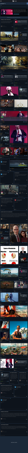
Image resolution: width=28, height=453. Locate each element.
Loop (2, 196)
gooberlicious (17, 179)
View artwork (3, 124)
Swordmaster (4, 392)
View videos (3, 43)
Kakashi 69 (3, 170)
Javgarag (3, 266)
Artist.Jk (16, 109)
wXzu (11, 170)
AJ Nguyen (17, 54)
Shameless (21, 279)
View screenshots (3, 72)
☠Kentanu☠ (3, 183)
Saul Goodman (3, 134)
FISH (16, 209)
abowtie (2, 157)
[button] (14, 12)
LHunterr (4, 218)
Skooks (2, 233)
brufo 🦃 (22, 192)
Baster (2, 123)
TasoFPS (12, 244)
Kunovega (3, 244)
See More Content (14, 442)
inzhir (2, 145)
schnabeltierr (21, 255)
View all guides (17, 30)
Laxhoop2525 (4, 418)
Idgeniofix (12, 145)
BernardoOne (3, 54)
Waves (16, 157)
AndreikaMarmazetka (4, 319)
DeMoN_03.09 (4, 205)
